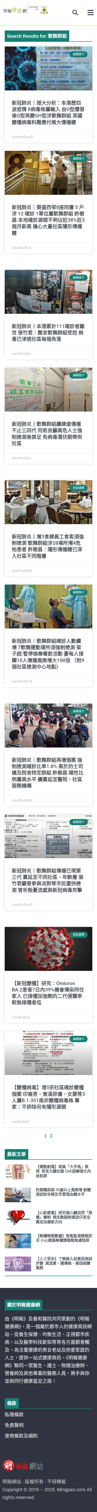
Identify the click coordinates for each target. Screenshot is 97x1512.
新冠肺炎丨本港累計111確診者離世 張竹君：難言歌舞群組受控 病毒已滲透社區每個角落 (48, 332)
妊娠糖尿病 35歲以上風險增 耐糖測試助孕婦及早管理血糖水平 (63, 1192)
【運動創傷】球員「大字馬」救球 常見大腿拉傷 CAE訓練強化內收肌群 (63, 1171)
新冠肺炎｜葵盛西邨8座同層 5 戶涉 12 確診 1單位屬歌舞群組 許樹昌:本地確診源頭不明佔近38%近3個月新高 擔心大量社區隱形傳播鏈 (48, 220)
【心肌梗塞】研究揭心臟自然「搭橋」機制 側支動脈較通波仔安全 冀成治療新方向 (64, 1217)
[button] (90, 12)
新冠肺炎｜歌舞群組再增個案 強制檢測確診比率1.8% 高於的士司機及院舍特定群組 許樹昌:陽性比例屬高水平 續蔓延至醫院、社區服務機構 (48, 773)
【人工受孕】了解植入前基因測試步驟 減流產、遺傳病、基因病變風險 (64, 1263)
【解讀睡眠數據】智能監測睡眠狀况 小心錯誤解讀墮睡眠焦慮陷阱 (64, 1238)
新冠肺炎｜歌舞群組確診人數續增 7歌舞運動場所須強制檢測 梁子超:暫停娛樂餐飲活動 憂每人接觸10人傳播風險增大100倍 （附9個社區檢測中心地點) (48, 654)
